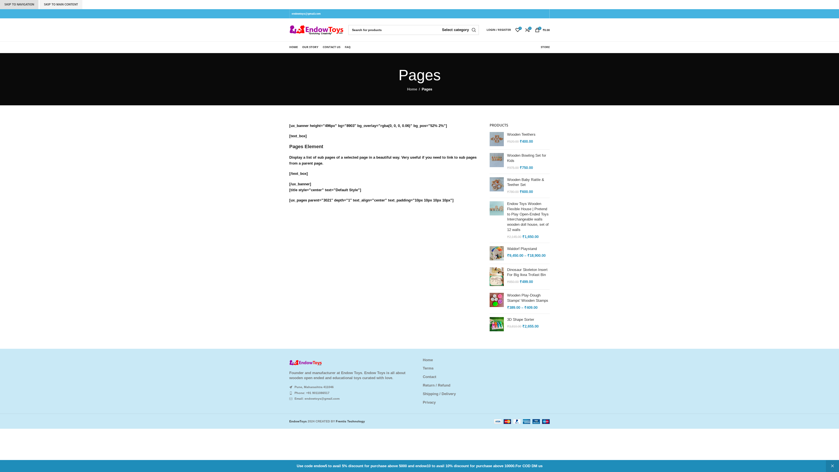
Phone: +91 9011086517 (312, 393)
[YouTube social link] (544, 13)
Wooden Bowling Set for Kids (526, 158)
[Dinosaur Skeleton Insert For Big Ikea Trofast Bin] (497, 276)
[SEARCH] (474, 30)
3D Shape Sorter (520, 320)
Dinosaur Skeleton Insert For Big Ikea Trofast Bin (527, 272)
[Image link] (305, 363)
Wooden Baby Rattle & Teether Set (525, 182)
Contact (429, 377)
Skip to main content (61, 4)
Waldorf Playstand (522, 249)
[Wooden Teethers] (497, 139)
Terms (428, 368)
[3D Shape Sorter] (497, 324)
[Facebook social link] (535, 13)
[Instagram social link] (540, 13)
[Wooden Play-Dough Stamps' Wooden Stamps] (497, 301)
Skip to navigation (19, 4)
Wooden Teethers (521, 134)
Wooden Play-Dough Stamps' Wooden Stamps (527, 298)
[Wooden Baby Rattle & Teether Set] (497, 185)
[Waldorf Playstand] (497, 253)
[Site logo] (316, 30)
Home (412, 89)
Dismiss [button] (832, 466)
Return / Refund (436, 385)
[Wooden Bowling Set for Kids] (497, 161)
